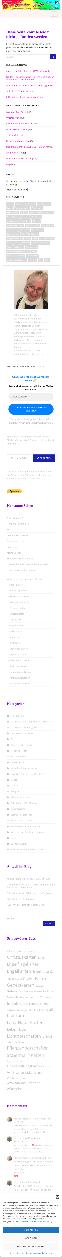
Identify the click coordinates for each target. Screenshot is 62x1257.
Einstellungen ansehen (31, 1246)
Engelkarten (37, 208)
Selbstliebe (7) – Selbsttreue (20, 91)
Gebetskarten (13, 217)
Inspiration (24, 229)
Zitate (14, 838)
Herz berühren (18, 756)
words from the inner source (25, 826)
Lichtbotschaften (46, 238)
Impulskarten (47, 225)
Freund (33, 212)
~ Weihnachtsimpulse (19, 602)
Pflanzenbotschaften (40, 242)
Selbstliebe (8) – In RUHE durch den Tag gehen (29, 85)
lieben (17, 242)
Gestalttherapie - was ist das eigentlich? (28, 564)
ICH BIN (36, 225)
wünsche (32, 260)
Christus (31, 204)
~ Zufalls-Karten (15, 584)
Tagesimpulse (31, 247)
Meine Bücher (14, 552)
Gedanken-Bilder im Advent (18, 221)
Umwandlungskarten (16, 251)
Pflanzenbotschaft (20, 797)
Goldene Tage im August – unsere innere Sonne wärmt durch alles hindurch (30, 78)
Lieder (14, 779)
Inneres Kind (17, 762)
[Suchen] (53, 56)
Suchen (10, 918)
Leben (27, 238)
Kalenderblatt (37, 229)
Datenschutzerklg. (33, 1253)
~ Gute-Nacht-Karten (18, 596)
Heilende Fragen (19, 750)
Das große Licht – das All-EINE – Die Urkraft (28, 146)
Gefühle (36, 221)
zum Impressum (22, 1221)
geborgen (25, 217)
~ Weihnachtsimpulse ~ (19, 523)
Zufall (47, 260)
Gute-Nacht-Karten (15, 225)
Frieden (41, 212)
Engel (9, 164)
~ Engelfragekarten (18, 590)
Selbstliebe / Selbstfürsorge (20, 158)
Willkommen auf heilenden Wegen (24, 579)
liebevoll (25, 242)
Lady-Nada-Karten (14, 238)
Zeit (40, 260)
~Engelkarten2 (15, 625)
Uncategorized (13, 117)
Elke (16, 1138)
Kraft (24, 234)
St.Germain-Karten (15, 247)
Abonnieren (43, 458)
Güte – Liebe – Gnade (17, 129)
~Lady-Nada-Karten (18, 648)
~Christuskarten (16, 613)
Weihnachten (32, 255)
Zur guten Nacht (14, 152)
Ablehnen (31, 1238)
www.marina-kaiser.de (16, 260)
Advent (10, 204)
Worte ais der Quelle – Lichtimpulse (29, 832)
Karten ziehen (13, 234)
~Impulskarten (15, 637)
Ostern (14, 785)
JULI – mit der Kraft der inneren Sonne (25, 97)
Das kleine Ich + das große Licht (27, 727)
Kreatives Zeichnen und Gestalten (28, 774)
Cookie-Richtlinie (17, 1253)
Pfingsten (15, 791)
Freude (24, 212)
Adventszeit (21, 204)
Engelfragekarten (22, 208)
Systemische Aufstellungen (22, 570)
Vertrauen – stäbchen (22, 814)
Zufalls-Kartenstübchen (26, 332)
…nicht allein (12, 135)
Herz (28, 225)
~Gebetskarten (15, 631)
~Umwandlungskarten (19, 672)
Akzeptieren (31, 1230)
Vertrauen (31, 251)
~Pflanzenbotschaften (19, 660)
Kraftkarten (33, 234)
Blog (9, 529)
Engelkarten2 (12, 212)
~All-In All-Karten (17, 608)
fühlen (50, 212)
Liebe (9, 242)
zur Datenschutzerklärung (41, 1221)
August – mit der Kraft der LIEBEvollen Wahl (28, 71)
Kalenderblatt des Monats (19, 123)
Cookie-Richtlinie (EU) (17, 535)
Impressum (47, 1253)
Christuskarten (44, 204)
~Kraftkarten (14, 642)
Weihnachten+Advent (17, 112)
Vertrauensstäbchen (15, 255)
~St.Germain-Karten (18, 666)
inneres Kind (12, 229)
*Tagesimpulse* (15, 517)
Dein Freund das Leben (18, 141)
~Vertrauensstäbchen (19, 677)
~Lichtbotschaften (17, 654)
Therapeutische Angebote (20, 558)
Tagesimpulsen (21, 329)
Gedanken (36, 217)
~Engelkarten (15, 619)
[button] (57, 1196)
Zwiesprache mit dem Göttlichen (27, 849)
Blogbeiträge (24, 325)
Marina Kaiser (21, 1118)
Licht (35, 238)
